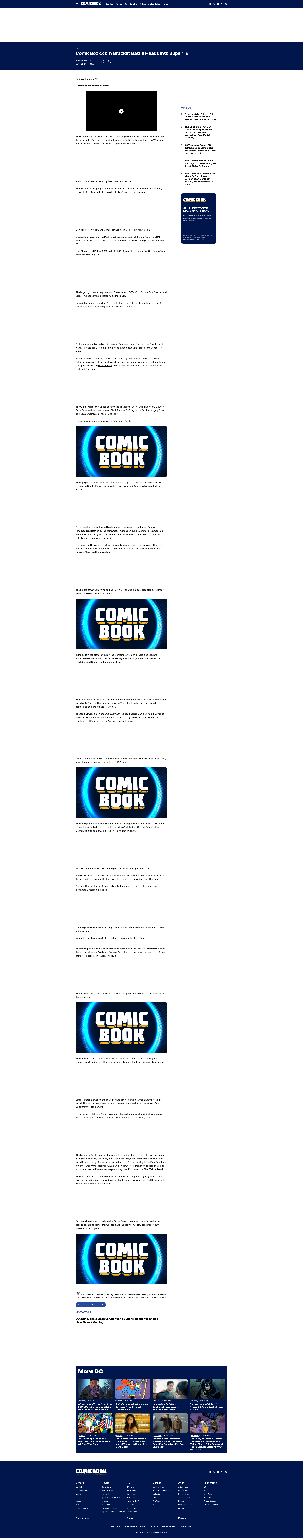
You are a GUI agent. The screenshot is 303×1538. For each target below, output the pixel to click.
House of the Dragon (135, 1501)
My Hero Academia (186, 1504)
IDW (77, 1504)
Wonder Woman (108, 1113)
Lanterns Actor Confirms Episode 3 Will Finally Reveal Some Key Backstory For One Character (168, 1442)
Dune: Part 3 (106, 1504)
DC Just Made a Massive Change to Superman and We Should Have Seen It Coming (117, 1320)
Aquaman (160, 1155)
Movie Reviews (107, 1490)
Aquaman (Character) (83, 1295)
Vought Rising (132, 1508)
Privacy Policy (199, 239)
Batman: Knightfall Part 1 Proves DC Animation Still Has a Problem (207, 1407)
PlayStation (157, 1501)
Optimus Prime (110, 544)
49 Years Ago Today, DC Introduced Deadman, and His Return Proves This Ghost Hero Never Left (200, 149)
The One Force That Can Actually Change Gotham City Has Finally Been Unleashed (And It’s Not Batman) (198, 132)
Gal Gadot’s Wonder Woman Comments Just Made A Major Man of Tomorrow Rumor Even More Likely (131, 1442)
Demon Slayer (184, 1494)
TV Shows (157, 1435)
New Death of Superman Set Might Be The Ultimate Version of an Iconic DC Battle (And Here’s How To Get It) (200, 179)
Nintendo (156, 1494)
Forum (165, 4)
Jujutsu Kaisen (184, 1497)
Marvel (78, 1494)
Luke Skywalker (154, 1295)
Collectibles (154, 4)
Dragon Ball (183, 1490)
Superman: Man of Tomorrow (113, 1512)
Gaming (133, 4)
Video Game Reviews (161, 1490)
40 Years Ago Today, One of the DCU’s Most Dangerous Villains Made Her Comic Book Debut (95, 1407)
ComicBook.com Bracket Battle (96, 136)
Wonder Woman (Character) (156, 1297)
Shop (130, 1518)
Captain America (120, 1295)
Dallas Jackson (84, 60)
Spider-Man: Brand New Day (112, 1497)
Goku (117, 361)
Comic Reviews (82, 1490)
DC (78, 48)
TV (126, 4)
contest (130, 1295)
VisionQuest (132, 1512)
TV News (130, 1487)
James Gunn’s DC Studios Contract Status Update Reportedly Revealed (166, 1407)
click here (89, 181)
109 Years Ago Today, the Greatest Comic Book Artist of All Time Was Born (94, 1441)
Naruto (181, 1501)
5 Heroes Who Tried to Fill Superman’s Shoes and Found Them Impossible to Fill (200, 117)
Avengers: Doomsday (109, 1508)
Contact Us (116, 1526)
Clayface (104, 1501)
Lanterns (130, 1504)
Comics (109, 4)
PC (154, 1504)
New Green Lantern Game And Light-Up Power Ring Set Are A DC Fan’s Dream (200, 163)
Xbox (155, 1497)
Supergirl (105, 1494)
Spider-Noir (131, 1494)
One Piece (182, 1508)
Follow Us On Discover (90, 1304)
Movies (118, 4)
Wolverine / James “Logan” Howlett (132, 1297)
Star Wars (208, 1494)
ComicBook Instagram (125, 1221)
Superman (90, 368)
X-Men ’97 (131, 1497)
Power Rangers (210, 1501)
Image (78, 1501)
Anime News (183, 1487)
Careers (154, 1526)
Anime (143, 4)
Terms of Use (198, 237)
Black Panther (105, 365)
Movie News (106, 1487)
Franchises (210, 1483)
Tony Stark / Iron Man (109, 1297)
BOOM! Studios (82, 1508)
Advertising (131, 1526)
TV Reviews (131, 1490)
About (143, 1526)
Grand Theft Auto (211, 1504)
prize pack (106, 406)
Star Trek (207, 1497)
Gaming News (158, 1487)
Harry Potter (131, 717)
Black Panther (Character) (102, 1295)
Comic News (81, 1487)
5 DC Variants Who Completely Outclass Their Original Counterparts (131, 1407)
